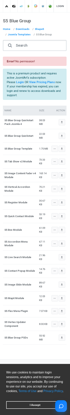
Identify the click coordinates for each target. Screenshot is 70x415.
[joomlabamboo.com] (28, 6)
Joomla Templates (19, 34)
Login (60, 6)
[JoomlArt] (6, 6)
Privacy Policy (53, 391)
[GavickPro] (14, 6)
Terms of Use (27, 391)
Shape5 (39, 29)
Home (6, 29)
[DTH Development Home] (50, 6)
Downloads (22, 29)
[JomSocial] (35, 6)
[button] (6, 396)
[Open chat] (61, 406)
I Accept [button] (35, 404)
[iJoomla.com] (43, 6)
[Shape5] (21, 6)
